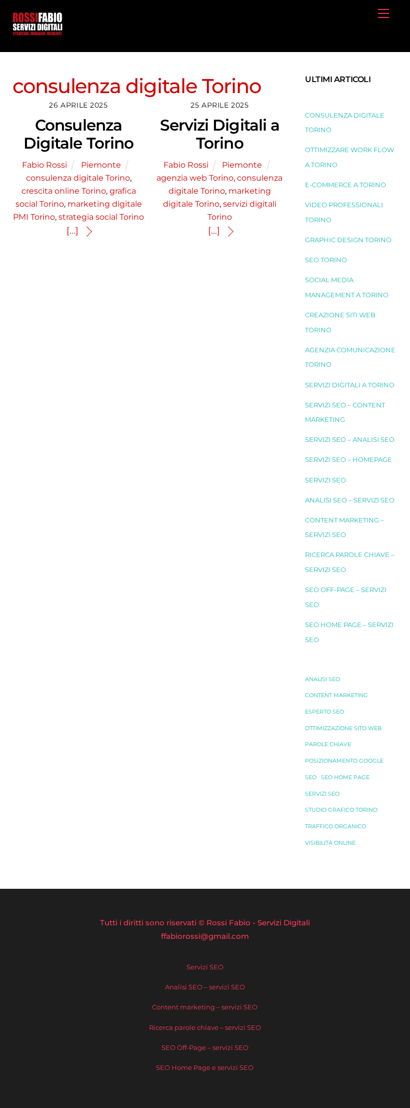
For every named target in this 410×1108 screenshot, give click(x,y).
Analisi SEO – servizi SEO (349, 500)
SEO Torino (326, 260)
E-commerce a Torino (345, 185)
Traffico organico (335, 826)
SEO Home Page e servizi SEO (205, 1067)
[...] (72, 230)
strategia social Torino (101, 217)
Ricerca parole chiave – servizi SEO (205, 1027)
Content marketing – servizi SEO (205, 1007)
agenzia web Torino (195, 178)
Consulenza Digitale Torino (79, 134)
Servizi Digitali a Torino (220, 134)
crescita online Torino (64, 191)
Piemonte (101, 165)
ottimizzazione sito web (343, 728)
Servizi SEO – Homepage (348, 459)
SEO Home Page (345, 777)
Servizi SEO (325, 480)
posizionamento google (344, 761)
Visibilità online (330, 843)
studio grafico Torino (341, 810)
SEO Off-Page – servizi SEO (205, 1047)
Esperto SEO (324, 712)
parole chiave (328, 744)
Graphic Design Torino (348, 240)
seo (310, 777)
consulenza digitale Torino (78, 178)
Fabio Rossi (44, 165)
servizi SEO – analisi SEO (349, 439)
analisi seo (322, 679)
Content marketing (336, 695)
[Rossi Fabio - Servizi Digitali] (37, 32)
